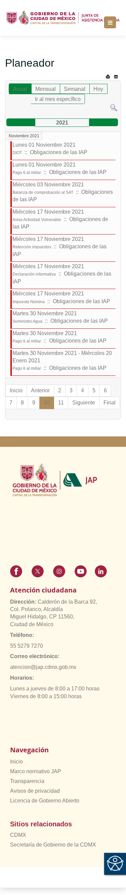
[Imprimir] (107, 77)
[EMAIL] (116, 77)
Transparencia (27, 781)
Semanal (74, 89)
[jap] (63, 17)
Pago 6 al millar (26, 172)
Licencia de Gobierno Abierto (44, 800)
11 (61, 402)
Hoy (98, 89)
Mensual (45, 89)
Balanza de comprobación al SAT (42, 192)
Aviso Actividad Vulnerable (36, 219)
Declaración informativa (34, 274)
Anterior (40, 390)
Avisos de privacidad (35, 791)
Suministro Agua (27, 321)
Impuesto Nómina (28, 301)
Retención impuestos (31, 247)
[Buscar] (113, 107)
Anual (20, 89)
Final (109, 402)
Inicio (16, 390)
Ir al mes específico (58, 99)
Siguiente (83, 402)
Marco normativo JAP (35, 771)
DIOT (17, 152)
